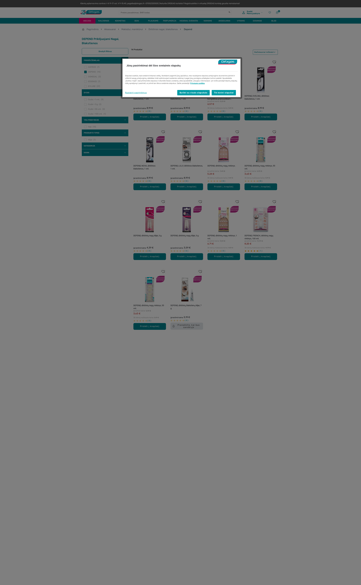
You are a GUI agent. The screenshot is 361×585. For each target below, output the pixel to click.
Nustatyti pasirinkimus (136, 92)
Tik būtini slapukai (224, 92)
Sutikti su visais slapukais (193, 92)
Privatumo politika (197, 83)
